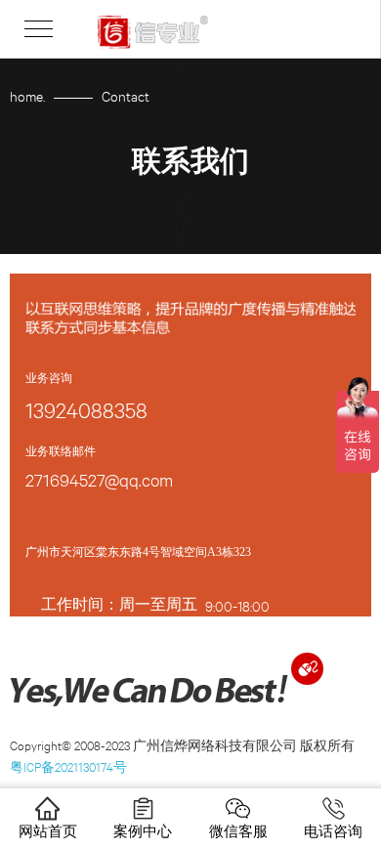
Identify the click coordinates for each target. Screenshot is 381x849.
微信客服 (238, 831)
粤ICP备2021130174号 (68, 766)
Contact (125, 95)
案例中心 (142, 831)
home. (27, 95)
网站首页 (48, 831)
